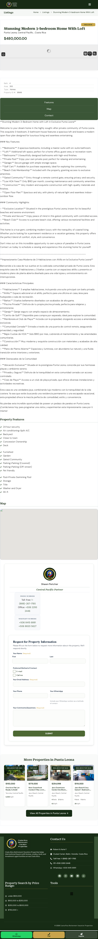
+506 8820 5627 (27, 626)
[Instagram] (66, 876)
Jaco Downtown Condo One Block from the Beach (59, 790)
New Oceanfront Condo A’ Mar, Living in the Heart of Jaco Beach (37, 791)
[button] (71, 894)
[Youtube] (72, 876)
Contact (49, 115)
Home (36, 12)
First (14, 657)
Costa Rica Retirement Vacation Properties (76, 926)
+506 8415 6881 (27, 622)
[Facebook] (60, 876)
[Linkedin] (78, 876)
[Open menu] (89, 4)
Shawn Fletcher (49, 584)
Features (49, 102)
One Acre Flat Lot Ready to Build (13, 789)
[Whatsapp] (84, 876)
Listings (45, 12)
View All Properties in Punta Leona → (49, 813)
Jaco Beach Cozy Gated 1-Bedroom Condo (82, 790)
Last (51, 657)
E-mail (19, 671)
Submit (49, 733)
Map (49, 109)
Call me (19, 675)
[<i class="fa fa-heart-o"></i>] (90, 53)
